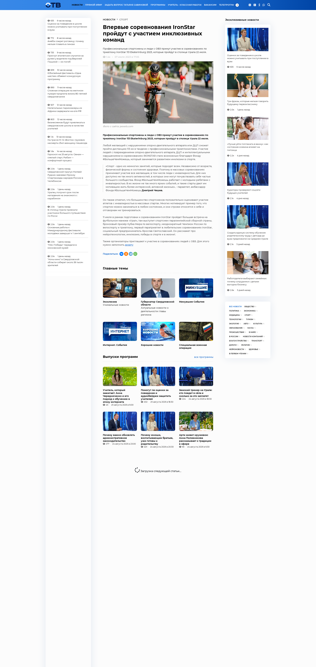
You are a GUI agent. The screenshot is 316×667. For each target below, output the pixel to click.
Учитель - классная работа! (184, 5)
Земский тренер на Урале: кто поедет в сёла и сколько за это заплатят (195, 393)
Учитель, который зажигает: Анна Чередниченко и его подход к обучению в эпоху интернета (116, 396)
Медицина (234, 315)
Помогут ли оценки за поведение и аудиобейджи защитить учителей (156, 394)
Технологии (235, 319)
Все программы (203, 357)
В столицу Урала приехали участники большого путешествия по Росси (67, 213)
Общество (249, 307)
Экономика (250, 311)
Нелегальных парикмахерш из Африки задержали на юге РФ (65, 109)
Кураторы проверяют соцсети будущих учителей (243, 191)
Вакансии (210, 5)
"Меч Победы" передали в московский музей (62, 246)
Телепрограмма (229, 5)
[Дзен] (259, 5)
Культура (257, 324)
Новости (77, 5)
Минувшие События (191, 301)
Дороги (233, 345)
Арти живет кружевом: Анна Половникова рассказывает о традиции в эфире (195, 439)
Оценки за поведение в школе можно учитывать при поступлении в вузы (67, 26)
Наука (250, 328)
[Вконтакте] (250, 5)
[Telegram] (131, 254)
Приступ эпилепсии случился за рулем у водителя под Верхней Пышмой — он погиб (66, 58)
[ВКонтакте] (121, 254)
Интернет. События (115, 345)
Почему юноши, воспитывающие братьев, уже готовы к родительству (157, 439)
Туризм (249, 319)
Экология (234, 324)
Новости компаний (253, 336)
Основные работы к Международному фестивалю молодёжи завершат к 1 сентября (66, 230)
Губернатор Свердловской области (157, 303)
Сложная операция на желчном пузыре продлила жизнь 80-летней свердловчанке (67, 93)
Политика (234, 311)
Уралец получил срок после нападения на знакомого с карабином (63, 195)
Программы (158, 5)
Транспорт (256, 341)
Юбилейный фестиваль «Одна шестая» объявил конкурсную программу (64, 76)
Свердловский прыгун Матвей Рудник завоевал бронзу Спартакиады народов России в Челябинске (65, 176)
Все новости (235, 307)
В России (233, 336)
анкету (129, 244)
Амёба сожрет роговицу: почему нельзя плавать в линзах (66, 43)
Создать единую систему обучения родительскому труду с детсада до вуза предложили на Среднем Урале (247, 235)
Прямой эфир (93, 5)
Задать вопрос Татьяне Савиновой (126, 5)
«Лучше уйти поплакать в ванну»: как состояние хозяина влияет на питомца (247, 147)
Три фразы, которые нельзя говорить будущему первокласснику (247, 102)
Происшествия (236, 332)
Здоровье (253, 349)
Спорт (247, 315)
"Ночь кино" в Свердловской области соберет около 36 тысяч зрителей (65, 262)
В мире (252, 332)
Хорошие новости (152, 345)
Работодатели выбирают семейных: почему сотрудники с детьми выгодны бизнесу (247, 281)
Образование (236, 328)
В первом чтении (237, 354)
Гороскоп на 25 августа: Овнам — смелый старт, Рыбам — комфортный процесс (66, 157)
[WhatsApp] (264, 5)
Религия (245, 345)
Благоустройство (238, 341)
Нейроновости (236, 349)
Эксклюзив (110, 301)
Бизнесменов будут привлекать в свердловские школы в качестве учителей (66, 125)
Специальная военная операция (193, 346)
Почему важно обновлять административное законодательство (119, 438)
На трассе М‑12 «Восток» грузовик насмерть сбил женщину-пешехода (67, 141)
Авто (246, 324)
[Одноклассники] (255, 5)
